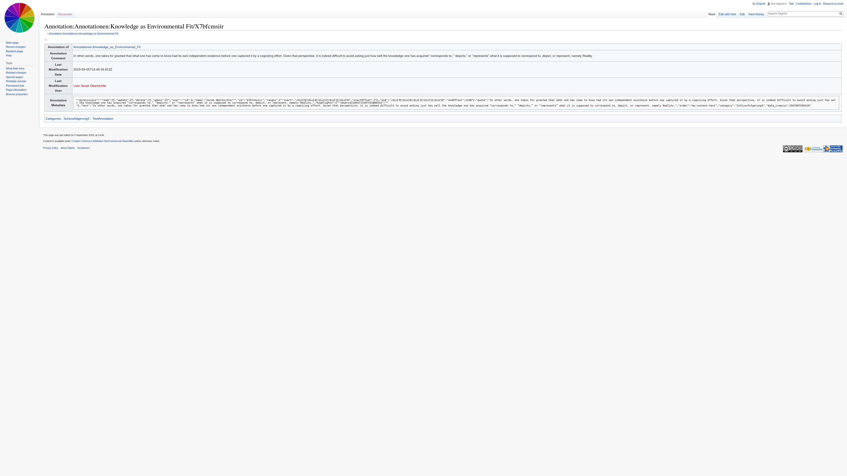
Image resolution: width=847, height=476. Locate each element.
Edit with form (727, 14)
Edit (742, 14)
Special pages (14, 77)
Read (711, 14)
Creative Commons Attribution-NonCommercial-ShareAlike (102, 141)
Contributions (804, 3)
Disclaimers (83, 148)
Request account (833, 3)
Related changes (16, 72)
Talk (791, 3)
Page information (16, 89)
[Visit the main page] (19, 17)
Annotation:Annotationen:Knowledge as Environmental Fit (83, 33)
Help (9, 55)
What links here (15, 68)
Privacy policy (50, 148)
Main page (12, 42)
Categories (53, 118)
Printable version (16, 81)
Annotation (47, 14)
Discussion (65, 14)
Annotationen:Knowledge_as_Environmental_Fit (107, 47)
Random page (14, 51)
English (760, 3)
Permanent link (15, 85)
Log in (817, 3)
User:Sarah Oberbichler (90, 85)
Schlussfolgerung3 (76, 118)
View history (756, 14)
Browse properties (17, 94)
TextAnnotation (103, 118)
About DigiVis (68, 148)
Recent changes (16, 46)
